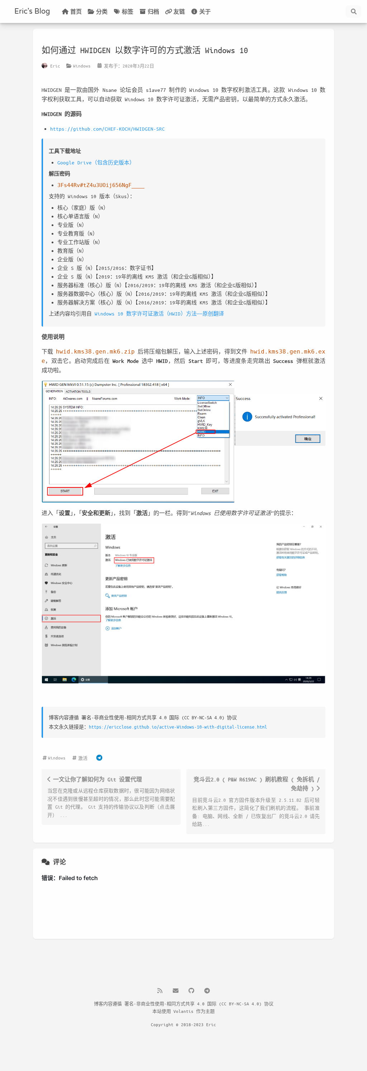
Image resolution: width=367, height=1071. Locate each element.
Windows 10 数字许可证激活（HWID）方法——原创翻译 (159, 313)
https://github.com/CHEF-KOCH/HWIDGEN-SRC (107, 129)
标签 (127, 11)
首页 (76, 11)
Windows (82, 66)
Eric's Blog (32, 11)
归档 (153, 11)
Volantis (183, 1011)
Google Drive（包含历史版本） (96, 162)
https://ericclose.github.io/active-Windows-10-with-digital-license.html (178, 727)
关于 (205, 11)
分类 (102, 11)
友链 (179, 11)
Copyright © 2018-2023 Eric (183, 1024)
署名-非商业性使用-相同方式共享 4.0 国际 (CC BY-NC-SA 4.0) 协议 (198, 1003)
